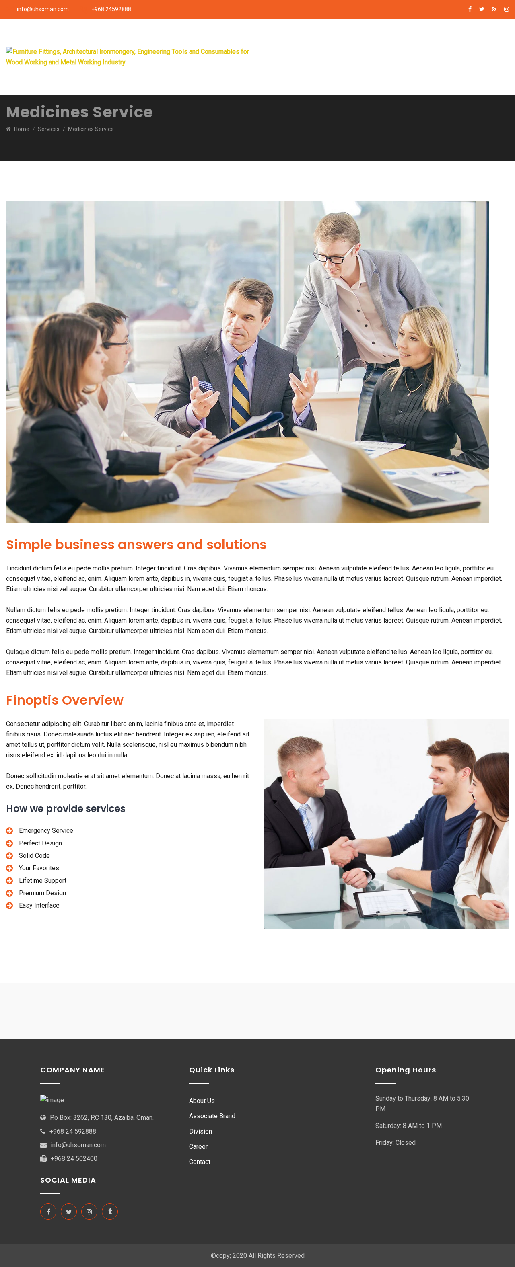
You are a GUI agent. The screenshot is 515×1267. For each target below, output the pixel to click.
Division (464, 38)
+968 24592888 (111, 9)
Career (289, 75)
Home (287, 38)
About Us (322, 38)
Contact (199, 1162)
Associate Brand (372, 38)
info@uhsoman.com (43, 9)
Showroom (423, 38)
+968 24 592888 (72, 1131)
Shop (363, 75)
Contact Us (327, 75)
